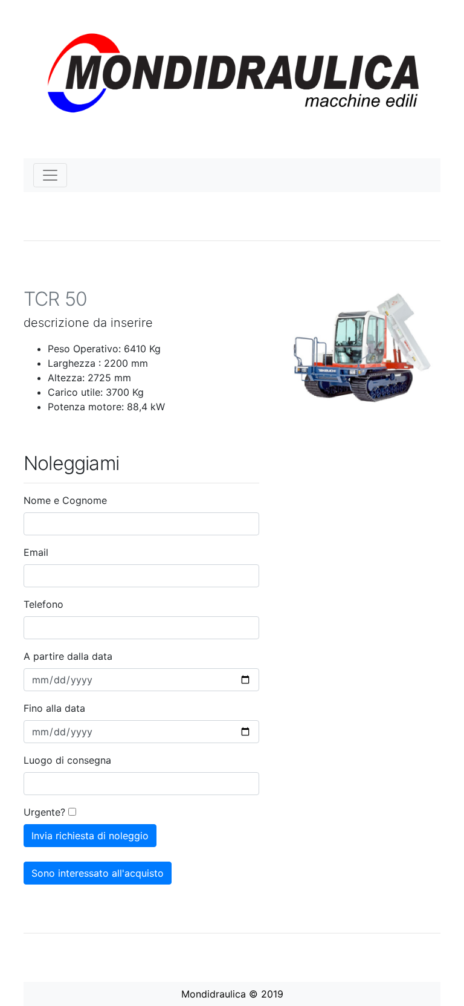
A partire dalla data (68, 656)
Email (36, 552)
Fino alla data (54, 708)
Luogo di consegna (67, 760)
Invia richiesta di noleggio (90, 836)
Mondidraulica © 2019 (232, 994)
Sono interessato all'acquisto (97, 873)
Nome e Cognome (65, 500)
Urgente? (44, 812)
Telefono (43, 604)
